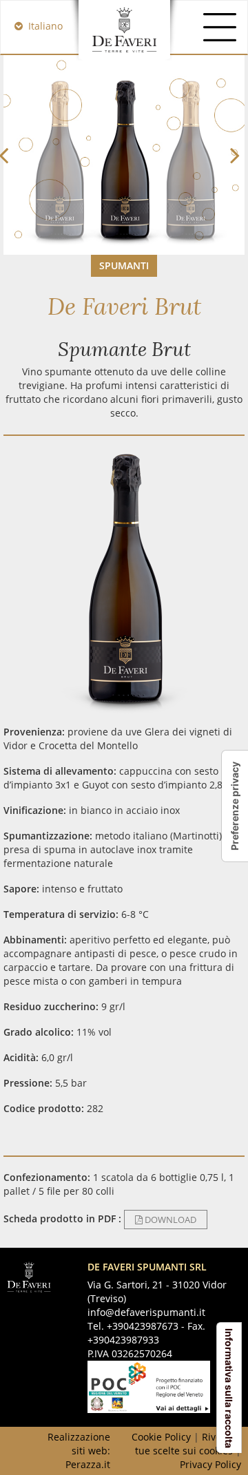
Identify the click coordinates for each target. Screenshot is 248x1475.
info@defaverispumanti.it (146, 1312)
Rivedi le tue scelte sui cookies (188, 1443)
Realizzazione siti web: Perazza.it (79, 1450)
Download (169, 1219)
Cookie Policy (161, 1436)
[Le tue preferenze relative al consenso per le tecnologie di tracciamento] (235, 806)
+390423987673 (142, 1325)
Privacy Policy (210, 1464)
